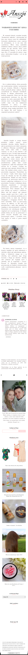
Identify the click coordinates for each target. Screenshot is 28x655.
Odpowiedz (8, 336)
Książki (18, 283)
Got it (17, 653)
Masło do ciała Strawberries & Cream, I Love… (14, 584)
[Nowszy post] (1, 375)
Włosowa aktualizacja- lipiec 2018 (14, 554)
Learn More (11, 653)
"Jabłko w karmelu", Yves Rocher (14, 525)
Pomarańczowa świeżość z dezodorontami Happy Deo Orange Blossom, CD (14, 495)
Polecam (23, 283)
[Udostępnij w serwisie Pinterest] (16, 279)
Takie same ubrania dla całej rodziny (14, 465)
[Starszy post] (26, 375)
